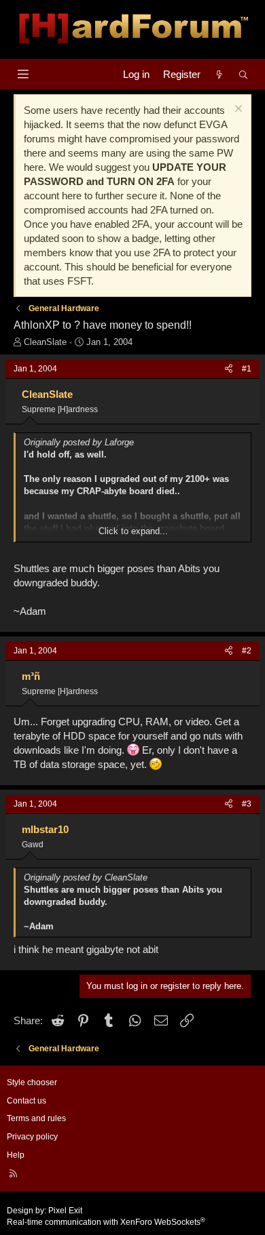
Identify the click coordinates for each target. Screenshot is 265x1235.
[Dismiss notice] (237, 110)
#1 (246, 368)
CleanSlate (45, 342)
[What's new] (219, 74)
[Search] (243, 74)
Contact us (26, 1101)
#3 (246, 804)
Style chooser (32, 1082)
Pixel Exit (65, 1210)
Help (15, 1155)
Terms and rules (36, 1118)
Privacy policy (32, 1136)
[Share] (228, 369)
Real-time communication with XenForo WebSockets (106, 1222)
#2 (246, 650)
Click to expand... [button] (133, 531)
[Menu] (23, 74)
